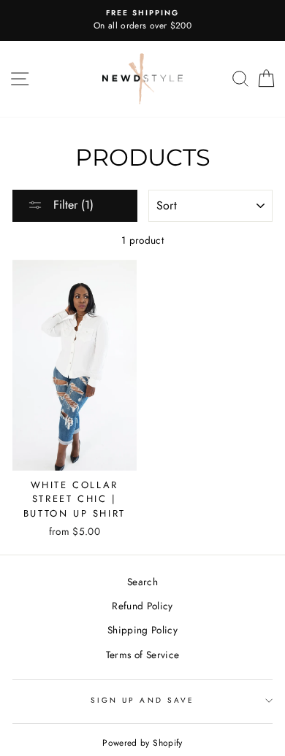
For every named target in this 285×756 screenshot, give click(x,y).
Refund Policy (142, 605)
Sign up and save (142, 700)
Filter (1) (72, 204)
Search (142, 581)
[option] (142, 20)
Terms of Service (142, 654)
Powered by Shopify (142, 742)
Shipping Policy (142, 629)
